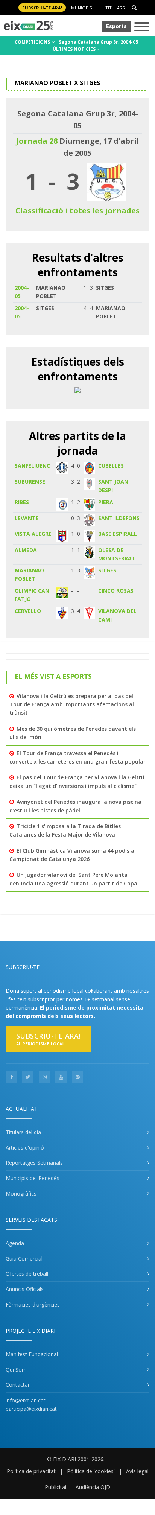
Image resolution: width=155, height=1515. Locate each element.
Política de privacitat (31, 1471)
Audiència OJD (93, 1487)
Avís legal (137, 1471)
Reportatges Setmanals (34, 1162)
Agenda (15, 1243)
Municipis (81, 8)
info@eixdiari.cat (26, 1400)
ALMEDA (26, 550)
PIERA (105, 502)
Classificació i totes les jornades (77, 210)
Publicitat (56, 1487)
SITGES (107, 570)
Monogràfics (21, 1193)
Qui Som (16, 1369)
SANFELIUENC (32, 465)
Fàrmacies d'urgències (33, 1304)
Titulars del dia (23, 1132)
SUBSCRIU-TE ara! (42, 8)
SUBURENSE (30, 481)
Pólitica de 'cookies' (91, 1471)
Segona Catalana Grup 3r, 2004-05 (98, 42)
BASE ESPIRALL (117, 533)
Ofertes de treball (27, 1273)
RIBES (22, 502)
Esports (116, 26)
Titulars (115, 8)
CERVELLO (28, 611)
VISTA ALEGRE (33, 533)
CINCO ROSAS (116, 590)
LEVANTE (27, 518)
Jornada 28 (37, 141)
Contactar (18, 1384)
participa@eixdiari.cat (31, 1408)
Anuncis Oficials (25, 1289)
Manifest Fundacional (32, 1354)
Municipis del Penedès (32, 1178)
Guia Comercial (24, 1258)
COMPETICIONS (33, 42)
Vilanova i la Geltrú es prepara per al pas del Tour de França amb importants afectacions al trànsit (71, 704)
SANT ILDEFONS (119, 518)
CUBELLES (111, 465)
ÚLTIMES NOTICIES (75, 49)
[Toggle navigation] (142, 27)
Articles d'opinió (25, 1147)
